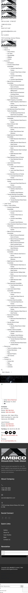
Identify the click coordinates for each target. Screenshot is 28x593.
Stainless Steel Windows (16, 192)
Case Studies (7, 535)
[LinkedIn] (14, 432)
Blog (8, 352)
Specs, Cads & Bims (10, 205)
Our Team (9, 53)
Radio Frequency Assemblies (14, 99)
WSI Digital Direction (12, 569)
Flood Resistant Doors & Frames (15, 157)
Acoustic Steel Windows (16, 79)
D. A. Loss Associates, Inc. (8, 441)
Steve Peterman (12, 400)
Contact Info (10, 361)
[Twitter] (10, 432)
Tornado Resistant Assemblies (15, 194)
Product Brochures (12, 350)
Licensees (10, 366)
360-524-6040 (10, 412)
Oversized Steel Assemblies (14, 300)
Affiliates (9, 57)
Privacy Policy (5, 578)
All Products (10, 62)
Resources (7, 346)
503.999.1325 (10, 424)
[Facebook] (6, 432)
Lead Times (7, 203)
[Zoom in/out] (0, 590)
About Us (7, 50)
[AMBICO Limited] (9, 3)
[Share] (4, 590)
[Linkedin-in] (9, 518)
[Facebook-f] (2, 518)
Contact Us (7, 359)
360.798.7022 (10, 410)
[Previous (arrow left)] (0, 592)
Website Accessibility (7, 573)
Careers (9, 59)
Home (6, 48)
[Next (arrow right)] (2, 592)
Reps (8, 363)
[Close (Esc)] (5, 590)
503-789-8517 (10, 426)
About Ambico (11, 51)
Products (7, 61)
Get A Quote (6, 372)
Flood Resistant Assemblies (14, 283)
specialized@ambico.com (8, 31)
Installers (9, 364)
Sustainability (10, 55)
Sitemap (3, 575)
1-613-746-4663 (6, 488)
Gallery (6, 357)
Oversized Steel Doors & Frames (15, 174)
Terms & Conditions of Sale (14, 348)
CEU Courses (10, 355)
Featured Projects (11, 353)
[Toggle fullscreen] (2, 590)
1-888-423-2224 (6, 24)
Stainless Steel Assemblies (14, 187)
